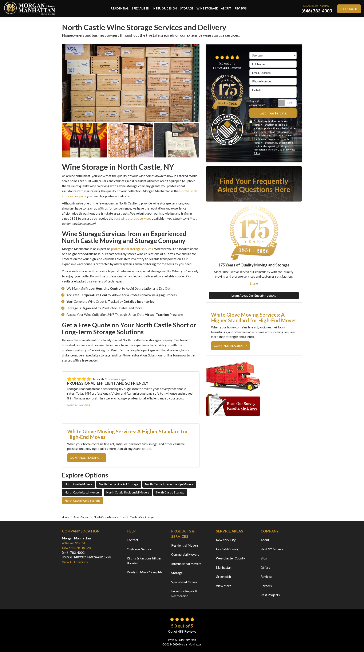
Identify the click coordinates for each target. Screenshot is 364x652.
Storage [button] (186, 8)
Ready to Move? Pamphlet (145, 572)
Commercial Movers (185, 554)
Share (254, 283)
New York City (226, 540)
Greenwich (223, 576)
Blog (264, 558)
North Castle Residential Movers (127, 492)
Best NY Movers (272, 549)
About (265, 540)
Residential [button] (119, 8)
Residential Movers (185, 545)
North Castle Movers (78, 484)
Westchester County (230, 558)
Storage (177, 573)
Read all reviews (78, 405)
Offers (265, 567)
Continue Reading (85, 457)
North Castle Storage (170, 492)
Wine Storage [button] (207, 8)
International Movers (186, 564)
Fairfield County (227, 549)
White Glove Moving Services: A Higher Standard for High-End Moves (127, 434)
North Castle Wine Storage (82, 500)
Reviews (266, 576)
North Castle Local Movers (82, 492)
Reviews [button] (240, 8)
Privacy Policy (176, 639)
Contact (132, 540)
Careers (266, 586)
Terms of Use (275, 149)
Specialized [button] (140, 8)
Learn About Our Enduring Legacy (254, 295)
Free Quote (349, 9)
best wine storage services (132, 218)
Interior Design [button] (165, 8)
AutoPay (324, 5)
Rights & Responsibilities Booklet (144, 560)
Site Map (191, 639)
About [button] (226, 8)
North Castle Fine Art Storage (118, 484)
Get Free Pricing (273, 113)
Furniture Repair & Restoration (184, 593)
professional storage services (132, 249)
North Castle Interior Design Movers (169, 484)
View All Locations (75, 562)
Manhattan (224, 567)
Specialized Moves (184, 582)
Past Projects (270, 595)
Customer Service (139, 549)
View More (223, 586)
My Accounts (310, 5)
